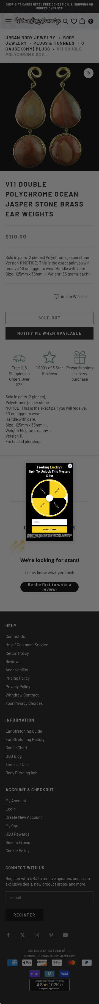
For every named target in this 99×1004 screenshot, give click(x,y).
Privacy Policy (43, 537)
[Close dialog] (70, 466)
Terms (49, 537)
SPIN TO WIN (49, 529)
